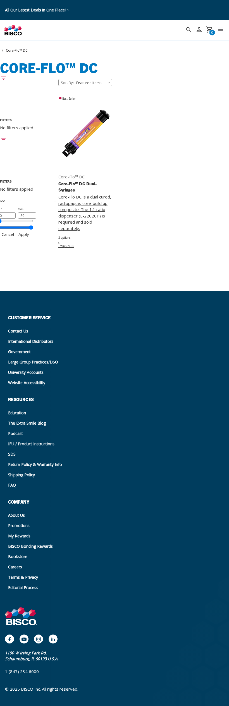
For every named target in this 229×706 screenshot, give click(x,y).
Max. (21, 209)
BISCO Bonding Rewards (30, 546)
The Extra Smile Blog (27, 423)
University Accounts (26, 372)
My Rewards (19, 536)
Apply (23, 234)
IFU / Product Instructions (31, 443)
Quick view (85, 129)
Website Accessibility (26, 382)
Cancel (8, 234)
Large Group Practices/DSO (33, 362)
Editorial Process (23, 587)
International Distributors (30, 341)
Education (17, 412)
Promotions (19, 525)
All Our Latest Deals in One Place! (35, 10)
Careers (15, 566)
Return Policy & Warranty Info (35, 464)
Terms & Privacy (23, 577)
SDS (12, 454)
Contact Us (18, 331)
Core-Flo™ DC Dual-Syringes (77, 187)
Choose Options (85, 137)
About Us (16, 515)
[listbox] (94, 82)
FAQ (12, 485)
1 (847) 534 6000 (22, 671)
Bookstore (17, 556)
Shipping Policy (21, 474)
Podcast (15, 433)
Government (19, 351)
